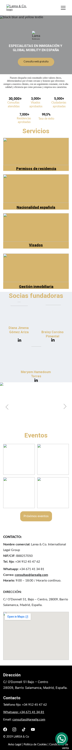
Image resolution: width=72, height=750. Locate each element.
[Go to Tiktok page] (24, 729)
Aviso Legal (14, 744)
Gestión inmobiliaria (36, 286)
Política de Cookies (35, 744)
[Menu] (63, 8)
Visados (36, 245)
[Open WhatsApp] (61, 738)
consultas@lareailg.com (31, 574)
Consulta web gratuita (36, 61)
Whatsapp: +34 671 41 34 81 (23, 712)
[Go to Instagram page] (14, 729)
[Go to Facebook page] (5, 729)
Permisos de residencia (36, 168)
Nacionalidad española (36, 207)
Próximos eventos (36, 516)
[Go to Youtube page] (33, 729)
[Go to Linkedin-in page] (19, 340)
